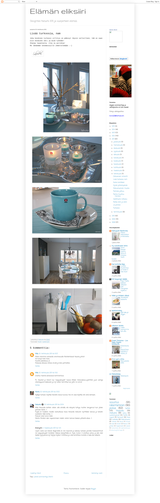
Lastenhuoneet (114, 415)
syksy (124, 413)
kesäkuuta (117, 161)
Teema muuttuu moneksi (118, 195)
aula (113, 424)
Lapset (111, 417)
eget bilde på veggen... (124, 313)
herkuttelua (115, 428)
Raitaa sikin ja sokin (120, 202)
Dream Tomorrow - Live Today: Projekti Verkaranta (120, 342)
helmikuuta (118, 174)
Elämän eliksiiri (58, 11)
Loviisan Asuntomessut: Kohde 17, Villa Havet (125, 269)
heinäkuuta (118, 158)
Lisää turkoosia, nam (120, 179)
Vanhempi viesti (96, 473)
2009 (114, 219)
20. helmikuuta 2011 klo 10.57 (48, 354)
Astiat (119, 424)
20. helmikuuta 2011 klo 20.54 (54, 404)
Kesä (128, 417)
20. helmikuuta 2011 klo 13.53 (49, 392)
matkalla (115, 419)
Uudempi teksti (35, 473)
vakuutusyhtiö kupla (117, 430)
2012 (113, 136)
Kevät (39, 342)
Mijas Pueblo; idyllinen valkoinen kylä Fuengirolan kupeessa (125, 286)
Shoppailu (120, 410)
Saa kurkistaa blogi (118, 264)
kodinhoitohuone (125, 428)
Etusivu (66, 473)
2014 (113, 129)
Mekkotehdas (116, 374)
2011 (113, 139)
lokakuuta (117, 148)
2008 (114, 222)
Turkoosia (116, 208)
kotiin (127, 408)
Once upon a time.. (118, 359)
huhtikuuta (118, 167)
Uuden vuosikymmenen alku (125, 329)
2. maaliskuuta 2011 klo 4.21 (52, 428)
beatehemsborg (117, 311)
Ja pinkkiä (116, 205)
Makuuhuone (125, 419)
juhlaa (111, 426)
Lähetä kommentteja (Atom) (43, 477)
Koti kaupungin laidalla (119, 279)
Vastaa (37, 366)
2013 (113, 133)
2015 (113, 126)
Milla (36, 354)
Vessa (121, 422)
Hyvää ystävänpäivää (120, 185)
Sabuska (38, 404)
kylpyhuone (119, 426)
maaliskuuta (118, 171)
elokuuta (117, 154)
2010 (113, 216)
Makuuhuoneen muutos (121, 188)
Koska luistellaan (119, 182)
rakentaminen (117, 405)
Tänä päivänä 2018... (125, 362)
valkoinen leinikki (117, 326)
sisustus (114, 402)
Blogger (93, 489)
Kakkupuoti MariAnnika (120, 231)
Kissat (128, 422)
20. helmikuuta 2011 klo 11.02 (48, 373)
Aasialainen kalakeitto (124, 298)
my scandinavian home (119, 246)
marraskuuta (118, 145)
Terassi (125, 424)
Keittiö (125, 415)
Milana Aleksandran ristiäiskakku (125, 235)
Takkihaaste (124, 376)
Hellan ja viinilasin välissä (120, 296)
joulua (112, 408)
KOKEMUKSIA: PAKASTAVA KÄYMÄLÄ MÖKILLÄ (125, 350)
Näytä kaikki (126, 388)
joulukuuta (117, 142)
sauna (128, 426)
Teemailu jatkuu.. (118, 191)
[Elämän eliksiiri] (115, 42)
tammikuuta (118, 212)
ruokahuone (45, 342)
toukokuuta (118, 164)
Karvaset (120, 417)
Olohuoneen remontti (120, 176)
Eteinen (114, 422)
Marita (37, 392)
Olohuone (113, 413)
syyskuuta (117, 151)
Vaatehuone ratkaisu (120, 199)
